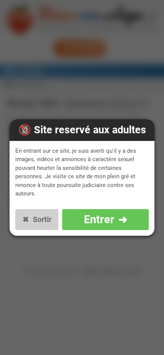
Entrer (99, 219)
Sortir (42, 219)
